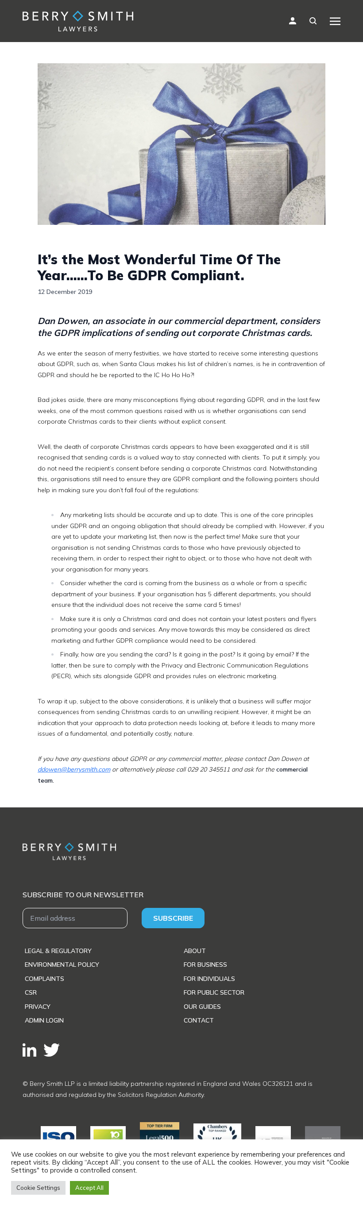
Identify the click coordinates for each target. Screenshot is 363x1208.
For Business (205, 965)
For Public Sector (214, 992)
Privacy (37, 1007)
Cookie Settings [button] (38, 1187)
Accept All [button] (89, 1187)
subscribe (173, 918)
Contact (199, 1020)
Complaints (44, 979)
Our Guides (202, 1007)
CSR (31, 992)
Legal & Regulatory (58, 951)
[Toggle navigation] (335, 21)
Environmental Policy (62, 965)
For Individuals (209, 979)
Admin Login (44, 1020)
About (195, 951)
